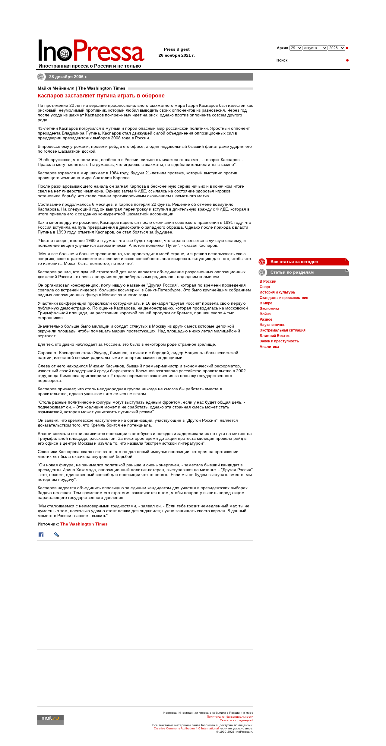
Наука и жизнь (272, 325)
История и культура (277, 292)
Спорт (265, 287)
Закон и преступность (279, 341)
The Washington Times (84, 524)
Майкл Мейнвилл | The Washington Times (81, 88)
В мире (266, 303)
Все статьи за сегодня (294, 261)
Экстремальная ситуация (282, 330)
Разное (266, 319)
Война (265, 314)
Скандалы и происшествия (284, 298)
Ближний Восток (275, 336)
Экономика (269, 308)
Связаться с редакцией (236, 720)
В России (268, 281)
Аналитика (269, 346)
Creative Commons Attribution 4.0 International (186, 728)
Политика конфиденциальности (230, 716)
